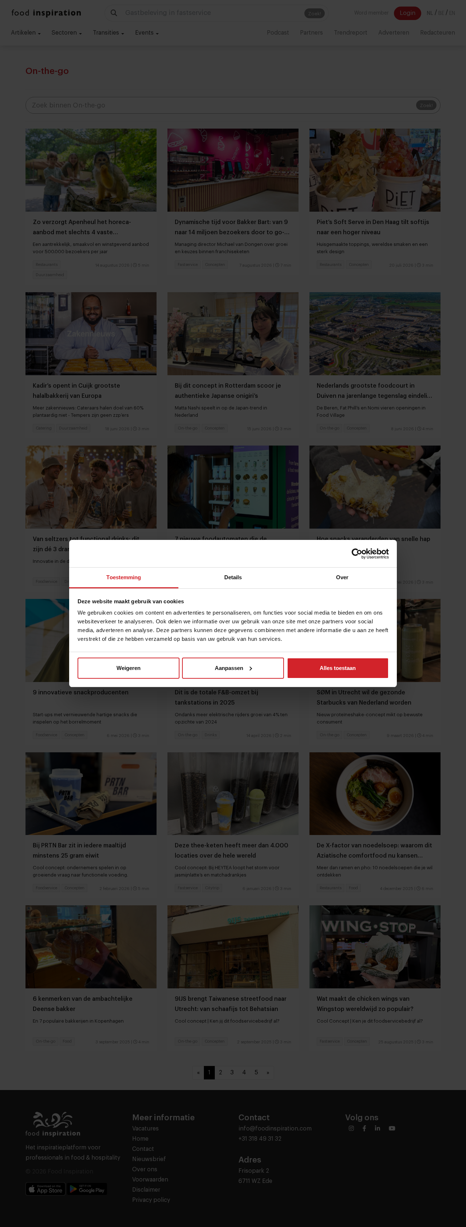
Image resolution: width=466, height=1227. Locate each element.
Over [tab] (342, 577)
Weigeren (128, 668)
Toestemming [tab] (123, 577)
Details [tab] (233, 577)
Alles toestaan (338, 668)
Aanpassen (229, 668)
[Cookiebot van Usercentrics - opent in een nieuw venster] (357, 553)
